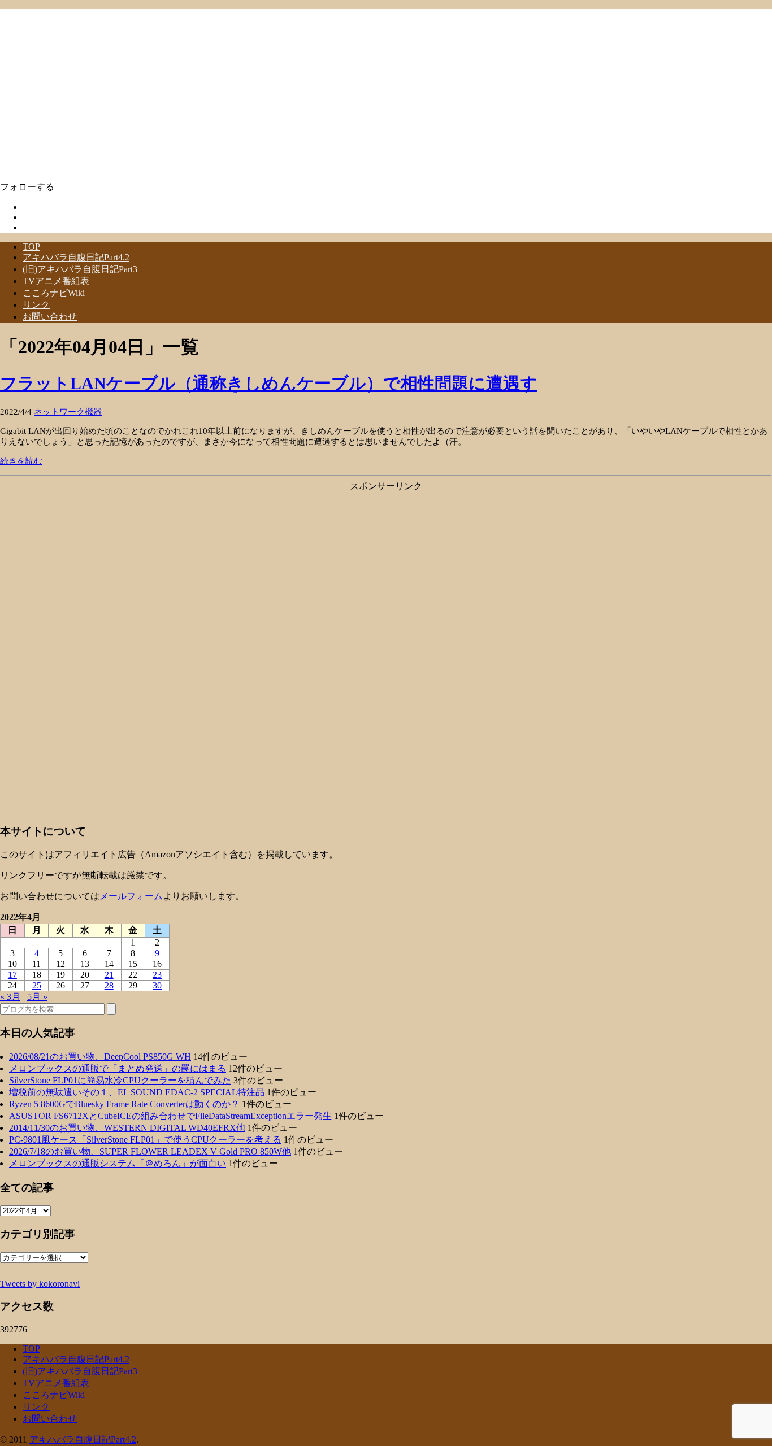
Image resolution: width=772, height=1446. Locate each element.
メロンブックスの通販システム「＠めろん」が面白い (117, 1163)
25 (36, 985)
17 (12, 974)
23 (157, 974)
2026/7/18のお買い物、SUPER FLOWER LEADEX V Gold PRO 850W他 (150, 1151)
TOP (31, 246)
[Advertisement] (386, 572)
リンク (36, 305)
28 (109, 985)
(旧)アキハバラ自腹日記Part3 (80, 269)
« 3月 (10, 996)
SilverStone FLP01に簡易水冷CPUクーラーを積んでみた (120, 1080)
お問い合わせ (50, 316)
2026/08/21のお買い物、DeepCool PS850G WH (100, 1056)
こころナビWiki (54, 293)
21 (109, 974)
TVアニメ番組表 (56, 281)
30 (157, 985)
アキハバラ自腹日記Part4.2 (76, 257)
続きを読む (21, 460)
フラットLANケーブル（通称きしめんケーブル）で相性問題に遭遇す (268, 383)
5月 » (37, 996)
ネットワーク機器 (68, 411)
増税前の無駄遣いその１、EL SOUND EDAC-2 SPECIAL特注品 (136, 1092)
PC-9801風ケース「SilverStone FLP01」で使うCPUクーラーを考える (145, 1139)
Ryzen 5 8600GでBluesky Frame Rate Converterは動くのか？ (124, 1104)
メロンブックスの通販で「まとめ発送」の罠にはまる (117, 1068)
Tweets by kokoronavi (40, 1283)
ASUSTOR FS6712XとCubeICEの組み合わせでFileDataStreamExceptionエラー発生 (170, 1116)
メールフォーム (131, 896)
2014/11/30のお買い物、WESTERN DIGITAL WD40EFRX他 (127, 1128)
